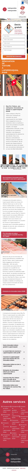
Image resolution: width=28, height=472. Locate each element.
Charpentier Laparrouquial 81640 (15, 422)
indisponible (12, 8)
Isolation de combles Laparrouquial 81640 (24, 410)
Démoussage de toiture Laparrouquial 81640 (6, 417)
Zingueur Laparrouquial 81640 (15, 428)
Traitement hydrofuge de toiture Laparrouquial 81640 (24, 438)
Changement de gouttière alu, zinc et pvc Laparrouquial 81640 (15, 412)
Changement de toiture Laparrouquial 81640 (6, 409)
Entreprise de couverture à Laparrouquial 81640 (6, 427)
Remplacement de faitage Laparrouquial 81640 (24, 419)
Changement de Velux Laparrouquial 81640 (6, 437)
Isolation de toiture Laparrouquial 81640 (15, 435)
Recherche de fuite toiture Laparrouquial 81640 (24, 428)
